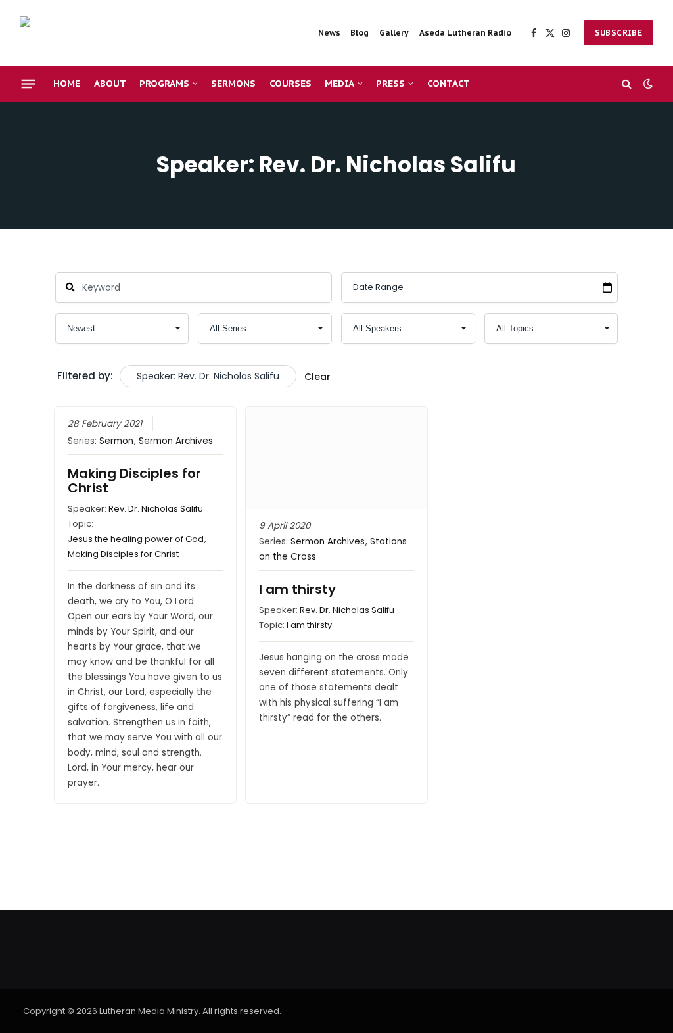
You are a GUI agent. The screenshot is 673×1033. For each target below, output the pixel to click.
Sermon (116, 441)
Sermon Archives (176, 441)
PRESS (390, 83)
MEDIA (339, 83)
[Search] (626, 84)
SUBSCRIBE (618, 32)
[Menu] (28, 83)
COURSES (290, 83)
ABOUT (110, 83)
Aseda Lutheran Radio (465, 32)
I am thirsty (297, 589)
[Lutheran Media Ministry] (112, 33)
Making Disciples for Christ (134, 480)
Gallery (394, 32)
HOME (66, 83)
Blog (359, 32)
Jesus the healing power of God (136, 539)
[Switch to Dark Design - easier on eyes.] (646, 83)
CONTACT (448, 83)
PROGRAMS (164, 83)
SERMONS (233, 83)
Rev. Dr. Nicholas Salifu (155, 508)
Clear (317, 376)
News (329, 32)
